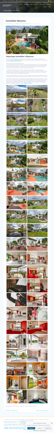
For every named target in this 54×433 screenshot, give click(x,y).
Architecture (22, 23)
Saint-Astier (6, 428)
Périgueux (11, 428)
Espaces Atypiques (16, 406)
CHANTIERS (36, 4)
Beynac (22, 427)
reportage (34, 406)
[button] (51, 423)
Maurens (30, 406)
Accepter (31, 428)
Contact (45, 6)
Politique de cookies (36, 430)
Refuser (39, 428)
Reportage (29, 23)
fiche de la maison (27, 83)
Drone (26, 23)
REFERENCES (48, 4)
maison (26, 406)
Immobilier (17, 23)
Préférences (48, 428)
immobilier (22, 406)
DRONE (31, 4)
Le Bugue (18, 427)
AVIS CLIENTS (42, 4)
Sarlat (10, 427)
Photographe (7, 6)
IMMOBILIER (26, 4)
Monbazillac (25, 428)
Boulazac (20, 428)
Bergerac (6, 427)
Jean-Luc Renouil (10, 23)
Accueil (20, 4)
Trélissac (16, 428)
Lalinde (13, 427)
